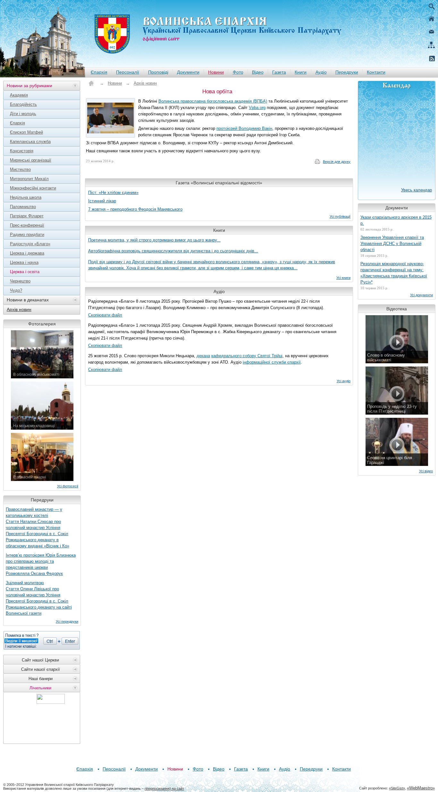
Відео (258, 72)
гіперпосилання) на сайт (164, 788)
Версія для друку (336, 162)
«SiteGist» (397, 788)
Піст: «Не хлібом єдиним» (113, 192)
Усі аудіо (343, 381)
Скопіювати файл (105, 315)
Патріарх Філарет (27, 216)
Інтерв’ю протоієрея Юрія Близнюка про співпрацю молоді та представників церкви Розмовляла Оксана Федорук (41, 564)
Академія (19, 95)
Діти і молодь (23, 113)
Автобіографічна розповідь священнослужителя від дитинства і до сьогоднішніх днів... (173, 251)
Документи (188, 72)
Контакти (376, 72)
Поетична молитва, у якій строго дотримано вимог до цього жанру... (154, 240)
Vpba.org (257, 107)
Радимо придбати (27, 234)
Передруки (346, 72)
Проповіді (158, 72)
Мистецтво (20, 169)
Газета (279, 72)
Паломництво (23, 206)
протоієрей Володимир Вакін (244, 128)
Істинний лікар (102, 200)
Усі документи (421, 295)
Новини (216, 72)
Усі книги (343, 278)
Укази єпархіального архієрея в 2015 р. (396, 220)
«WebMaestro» (421, 788)
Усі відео (426, 471)
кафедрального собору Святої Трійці (246, 355)
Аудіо (321, 72)
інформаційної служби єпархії (272, 362)
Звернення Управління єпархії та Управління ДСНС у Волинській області (392, 243)
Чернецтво (20, 281)
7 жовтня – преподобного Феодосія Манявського (135, 209)
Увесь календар (416, 190)
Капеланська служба (30, 141)
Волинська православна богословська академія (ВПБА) (212, 101)
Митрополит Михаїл (29, 178)
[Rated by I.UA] (51, 702)
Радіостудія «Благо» (30, 243)
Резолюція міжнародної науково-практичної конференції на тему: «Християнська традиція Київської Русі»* (393, 272)
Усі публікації (340, 216)
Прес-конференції (27, 225)
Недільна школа (25, 197)
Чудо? (16, 290)
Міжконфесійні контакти (33, 188)
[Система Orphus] (41, 640)
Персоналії (127, 72)
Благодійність (23, 104)
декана (203, 355)
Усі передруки (67, 621)
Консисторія (21, 150)
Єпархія (99, 72)
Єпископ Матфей (26, 132)
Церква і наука (24, 262)
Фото (238, 72)
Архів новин (19, 309)
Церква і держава (27, 253)
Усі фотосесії (67, 486)
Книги (301, 72)
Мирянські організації (30, 160)
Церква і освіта (24, 271)
